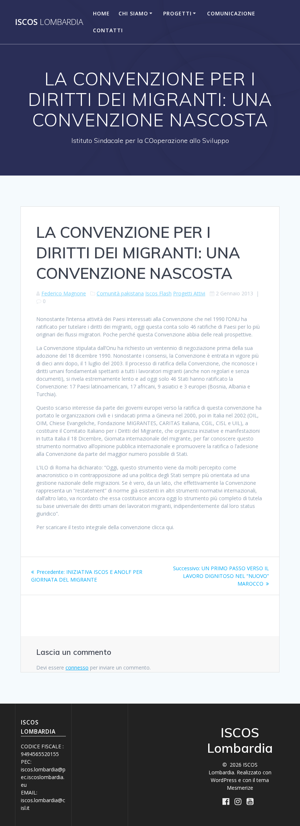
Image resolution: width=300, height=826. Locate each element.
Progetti (177, 13)
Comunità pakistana (120, 293)
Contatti (108, 30)
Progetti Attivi (189, 293)
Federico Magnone (63, 293)
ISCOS (49, 22)
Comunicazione (231, 13)
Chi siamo (133, 13)
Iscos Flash (158, 293)
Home (101, 13)
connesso (77, 667)
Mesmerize (240, 787)
